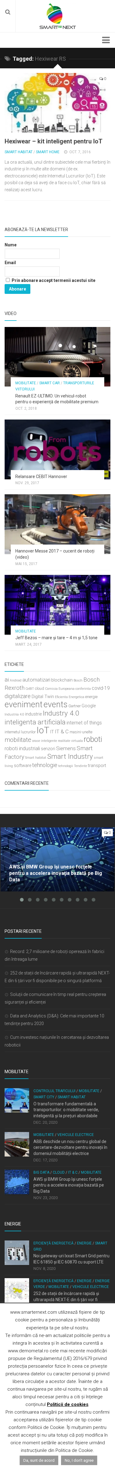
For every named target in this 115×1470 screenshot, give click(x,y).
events (55, 704)
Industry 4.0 (61, 713)
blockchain (62, 680)
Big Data (41, 1172)
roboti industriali (22, 748)
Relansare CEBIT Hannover (41, 476)
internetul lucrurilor (20, 732)
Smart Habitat (19, 152)
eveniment (24, 704)
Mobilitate (25, 383)
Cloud (59, 1172)
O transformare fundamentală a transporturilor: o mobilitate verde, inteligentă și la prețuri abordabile (66, 1109)
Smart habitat (35, 758)
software (22, 765)
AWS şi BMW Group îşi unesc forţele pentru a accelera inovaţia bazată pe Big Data (68, 1185)
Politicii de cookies (67, 1404)
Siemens (66, 748)
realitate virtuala (70, 741)
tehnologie (44, 765)
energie (91, 696)
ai (7, 679)
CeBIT (29, 689)
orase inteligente (44, 741)
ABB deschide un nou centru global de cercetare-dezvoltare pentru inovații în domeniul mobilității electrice (70, 1147)
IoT (42, 730)
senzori (48, 748)
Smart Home (47, 152)
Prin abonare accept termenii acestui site (53, 280)
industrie (33, 714)
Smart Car (49, 383)
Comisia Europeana (60, 689)
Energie (84, 1243)
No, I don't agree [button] (79, 1460)
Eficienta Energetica (69, 697)
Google (89, 705)
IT (52, 732)
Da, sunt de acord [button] (39, 1460)
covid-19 (101, 688)
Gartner (74, 706)
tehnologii (65, 766)
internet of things (84, 723)
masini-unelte (81, 732)
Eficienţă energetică (53, 1243)
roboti (93, 739)
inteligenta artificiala (35, 722)
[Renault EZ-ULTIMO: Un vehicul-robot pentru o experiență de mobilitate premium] (57, 356)
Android (15, 680)
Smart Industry (70, 756)
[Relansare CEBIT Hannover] (57, 449)
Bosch (78, 680)
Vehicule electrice (75, 1135)
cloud (39, 688)
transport (97, 765)
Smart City (43, 1097)
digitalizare (18, 696)
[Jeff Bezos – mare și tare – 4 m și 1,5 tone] (57, 604)
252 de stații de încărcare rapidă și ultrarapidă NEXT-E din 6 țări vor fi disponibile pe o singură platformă (66, 1299)
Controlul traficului (54, 1091)
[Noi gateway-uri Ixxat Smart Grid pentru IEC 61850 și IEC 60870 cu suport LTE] (17, 1252)
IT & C (62, 731)
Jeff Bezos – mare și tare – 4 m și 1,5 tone (56, 637)
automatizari (36, 680)
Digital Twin (43, 696)
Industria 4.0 (14, 714)
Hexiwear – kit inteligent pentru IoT (53, 141)
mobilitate (18, 739)
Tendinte (80, 766)
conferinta (83, 689)
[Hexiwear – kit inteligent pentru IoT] (57, 102)
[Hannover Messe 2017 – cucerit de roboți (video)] (57, 524)
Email (10, 262)
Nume (11, 244)
